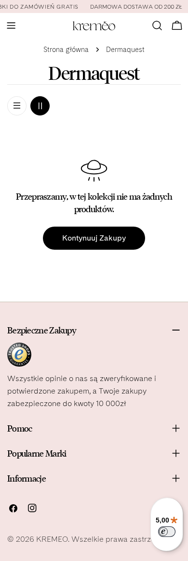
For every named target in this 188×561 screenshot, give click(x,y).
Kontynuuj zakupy (94, 237)
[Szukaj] (157, 25)
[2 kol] (40, 105)
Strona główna (66, 49)
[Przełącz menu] (11, 25)
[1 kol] (17, 105)
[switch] (166, 531)
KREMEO (52, 539)
